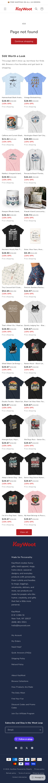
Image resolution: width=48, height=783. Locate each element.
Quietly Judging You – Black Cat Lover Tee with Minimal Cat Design (34, 326)
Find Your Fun (18, 698)
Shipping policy (38, 773)
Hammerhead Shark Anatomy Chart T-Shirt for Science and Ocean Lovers (13, 98)
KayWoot (13, 769)
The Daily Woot (18, 693)
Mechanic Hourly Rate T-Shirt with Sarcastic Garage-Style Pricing (12, 250)
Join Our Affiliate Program (23, 713)
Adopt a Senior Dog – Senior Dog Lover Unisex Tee (12, 478)
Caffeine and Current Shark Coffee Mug (12, 136)
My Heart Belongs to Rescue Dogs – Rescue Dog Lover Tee (35, 516)
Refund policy (11, 773)
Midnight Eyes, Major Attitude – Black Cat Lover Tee (12, 440)
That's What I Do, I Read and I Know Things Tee (13, 326)
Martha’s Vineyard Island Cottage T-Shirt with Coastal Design (13, 174)
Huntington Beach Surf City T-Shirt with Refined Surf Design (34, 136)
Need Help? (17, 647)
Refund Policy (18, 664)
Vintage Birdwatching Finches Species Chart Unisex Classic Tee (32, 98)
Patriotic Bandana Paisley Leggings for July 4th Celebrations (34, 288)
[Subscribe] (40, 730)
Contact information (19, 777)
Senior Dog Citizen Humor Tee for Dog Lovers (34, 478)
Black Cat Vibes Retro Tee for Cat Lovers (34, 402)
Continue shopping (24, 41)
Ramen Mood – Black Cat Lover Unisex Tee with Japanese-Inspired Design (34, 364)
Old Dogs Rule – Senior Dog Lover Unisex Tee (35, 440)
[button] (5, 9)
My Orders (16, 641)
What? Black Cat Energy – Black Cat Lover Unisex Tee (12, 364)
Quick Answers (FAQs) (21, 653)
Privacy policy (39, 769)
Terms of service (24, 773)
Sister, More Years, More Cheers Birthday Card (33, 250)
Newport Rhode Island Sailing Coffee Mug (10, 212)
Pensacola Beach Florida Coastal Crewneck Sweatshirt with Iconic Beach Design (33, 174)
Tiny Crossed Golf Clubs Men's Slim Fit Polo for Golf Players (12, 288)
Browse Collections (20, 681)
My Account (17, 635)
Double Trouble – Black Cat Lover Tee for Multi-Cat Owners (12, 402)
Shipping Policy (18, 658)
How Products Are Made (22, 687)
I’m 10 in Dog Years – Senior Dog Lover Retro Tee (12, 516)
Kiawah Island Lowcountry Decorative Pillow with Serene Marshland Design (34, 212)
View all (24, 532)
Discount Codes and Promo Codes (23, 706)
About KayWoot (18, 675)
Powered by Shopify (24, 769)
